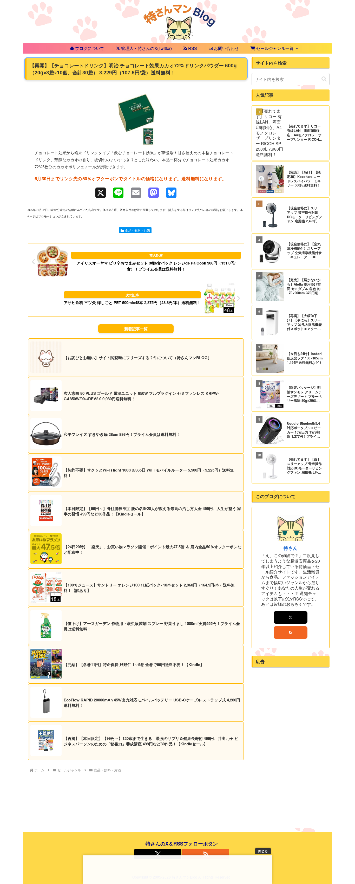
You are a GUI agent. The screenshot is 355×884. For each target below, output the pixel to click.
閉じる (263, 851)
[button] (324, 79)
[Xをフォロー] (290, 617)
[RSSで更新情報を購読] (290, 632)
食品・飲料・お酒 (137, 230)
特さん (291, 548)
